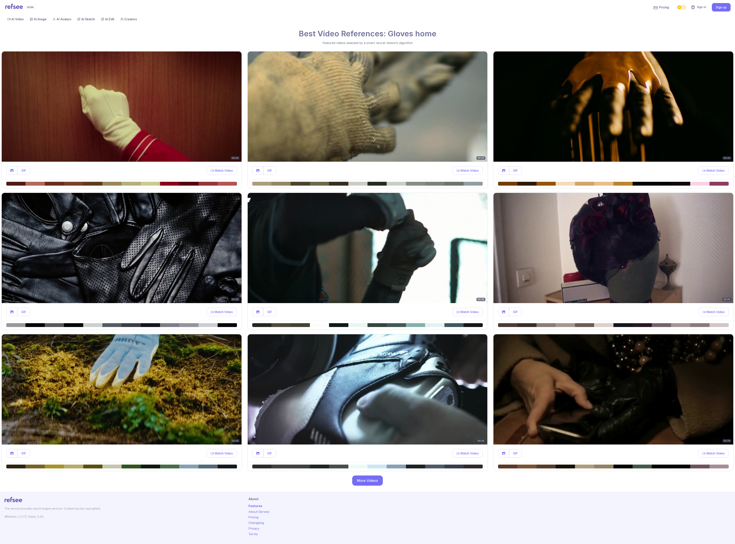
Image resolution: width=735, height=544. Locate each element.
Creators (130, 19)
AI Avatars (63, 19)
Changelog (256, 523)
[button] (11, 170)
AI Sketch (88, 19)
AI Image (40, 19)
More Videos (367, 481)
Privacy (253, 528)
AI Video (17, 19)
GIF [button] (23, 170)
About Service (258, 512)
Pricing (664, 7)
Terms (253, 534)
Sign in (698, 7)
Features (255, 506)
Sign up (721, 7)
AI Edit (109, 19)
